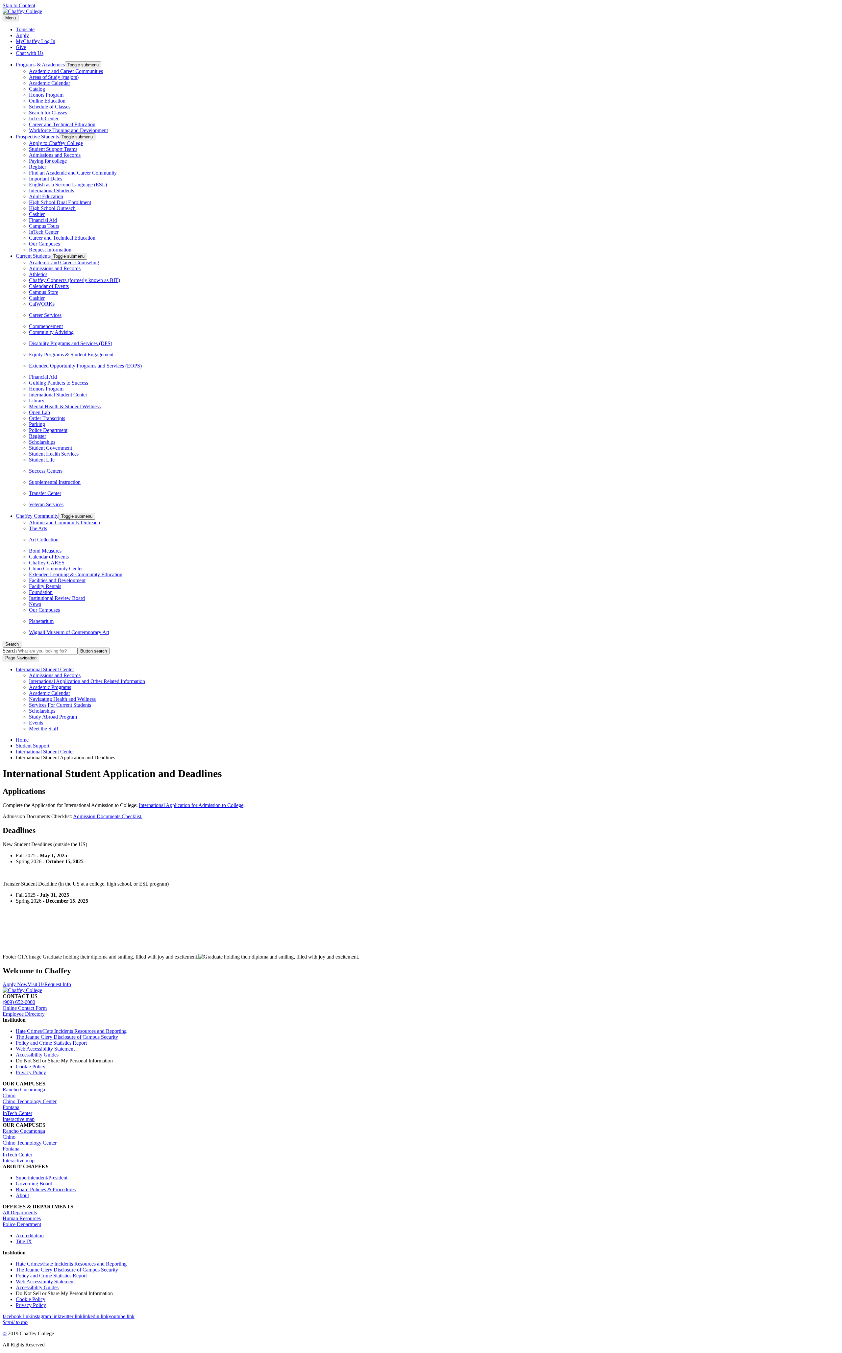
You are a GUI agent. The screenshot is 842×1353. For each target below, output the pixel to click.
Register (37, 167)
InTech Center (44, 118)
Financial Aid (43, 220)
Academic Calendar (49, 83)
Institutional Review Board (57, 598)
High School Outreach (52, 208)
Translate (25, 29)
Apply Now (15, 984)
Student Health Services (54, 454)
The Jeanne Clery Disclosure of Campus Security (67, 1037)
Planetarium (41, 621)
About (22, 1195)
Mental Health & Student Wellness (65, 406)
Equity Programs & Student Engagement (71, 354)
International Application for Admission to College (191, 805)
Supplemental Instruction (55, 482)
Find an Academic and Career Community (73, 173)
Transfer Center (45, 493)
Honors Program (46, 95)
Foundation (41, 592)
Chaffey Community (37, 516)
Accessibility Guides (37, 1054)
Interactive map (19, 1119)
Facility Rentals (45, 586)
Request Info (57, 984)
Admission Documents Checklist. (107, 816)
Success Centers (45, 471)
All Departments (20, 1212)
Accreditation (30, 1235)
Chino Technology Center (30, 1101)
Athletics (38, 274)
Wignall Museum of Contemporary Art (69, 632)
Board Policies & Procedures (46, 1189)
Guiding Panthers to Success (58, 383)
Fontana (11, 1107)
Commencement (46, 326)
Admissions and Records (55, 155)
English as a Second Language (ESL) (68, 184)
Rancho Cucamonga (24, 1089)
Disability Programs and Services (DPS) (70, 343)
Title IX (24, 1241)
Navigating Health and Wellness (62, 699)
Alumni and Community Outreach (64, 522)
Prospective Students (37, 136)
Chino (9, 1095)
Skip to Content (19, 5)
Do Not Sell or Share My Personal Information (64, 1060)
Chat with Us (29, 53)
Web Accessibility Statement (45, 1049)
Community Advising (51, 332)
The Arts (38, 528)
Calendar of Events (49, 286)
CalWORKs (42, 304)
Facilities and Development (57, 580)
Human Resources (22, 1218)
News (35, 604)
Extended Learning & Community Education (75, 574)
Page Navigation (21, 657)
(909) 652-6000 (19, 1002)
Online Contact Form (25, 1008)
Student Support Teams (53, 149)
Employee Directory (24, 1014)
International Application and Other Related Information (87, 681)
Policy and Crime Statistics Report (51, 1043)
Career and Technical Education (62, 124)
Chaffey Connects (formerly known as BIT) (74, 280)
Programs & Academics (40, 64)
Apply (22, 35)
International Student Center (58, 394)
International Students (51, 190)
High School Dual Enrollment (60, 202)
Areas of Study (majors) (54, 77)
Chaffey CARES (46, 562)
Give (21, 47)
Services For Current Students (60, 705)
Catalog (37, 89)
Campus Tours (44, 226)
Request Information (50, 249)
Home (22, 740)
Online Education (47, 101)
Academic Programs (50, 687)
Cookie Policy (30, 1066)
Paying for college (48, 161)
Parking (37, 424)
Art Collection (44, 539)
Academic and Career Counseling (64, 262)
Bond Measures (45, 551)
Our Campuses (44, 244)
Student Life (42, 460)
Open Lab (39, 412)
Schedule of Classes (49, 106)
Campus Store (43, 292)
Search (10, 650)
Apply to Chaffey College (56, 143)
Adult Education (46, 196)
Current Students (33, 256)
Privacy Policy (31, 1072)
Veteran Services (46, 504)
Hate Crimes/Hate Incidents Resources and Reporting (71, 1031)
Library (36, 400)
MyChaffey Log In (35, 41)
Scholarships (42, 442)
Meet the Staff (43, 728)
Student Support (32, 745)
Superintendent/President (41, 1177)
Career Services (45, 315)
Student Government (50, 448)
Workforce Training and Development (68, 130)
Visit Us (36, 984)
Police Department (48, 430)
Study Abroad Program (53, 717)
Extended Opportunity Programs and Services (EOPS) (85, 365)
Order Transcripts (47, 418)
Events (36, 722)
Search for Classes (48, 112)
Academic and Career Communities (66, 71)
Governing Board (34, 1183)
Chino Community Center (56, 568)
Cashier (37, 214)
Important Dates (45, 178)
